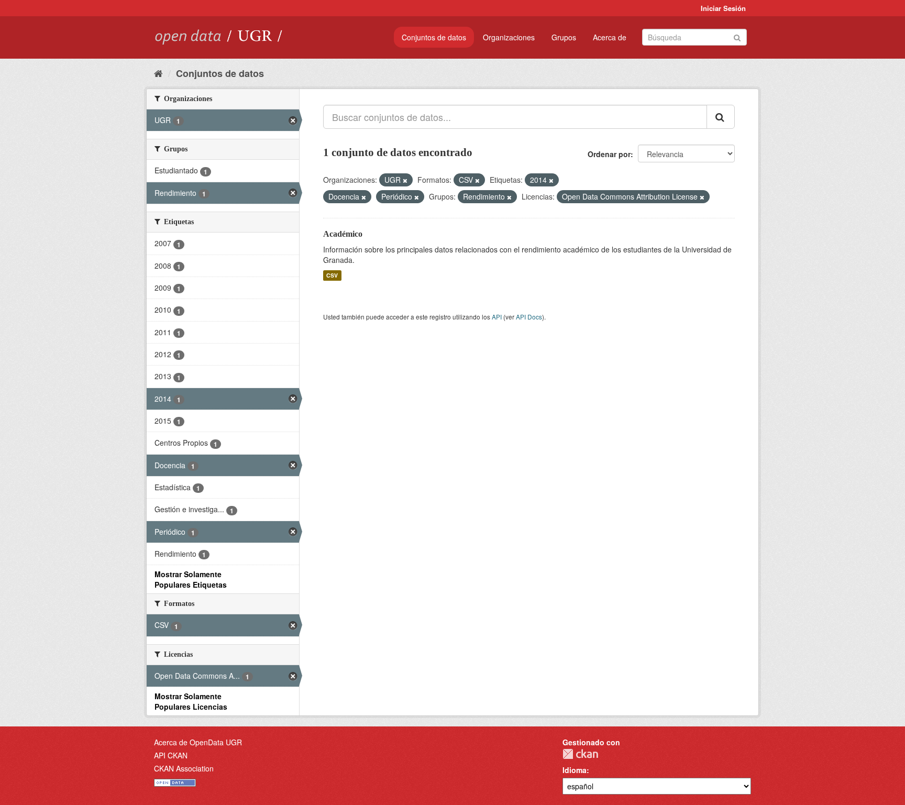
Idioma (574, 770)
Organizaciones (509, 37)
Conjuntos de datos (434, 37)
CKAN (580, 753)
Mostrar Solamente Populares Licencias (190, 701)
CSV (332, 275)
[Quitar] (405, 180)
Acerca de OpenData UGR (198, 742)
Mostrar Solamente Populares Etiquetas (190, 579)
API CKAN (170, 755)
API (497, 316)
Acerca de (609, 37)
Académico (342, 233)
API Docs (529, 316)
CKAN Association (184, 768)
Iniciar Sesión (723, 8)
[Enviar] (737, 36)
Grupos (563, 37)
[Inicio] (158, 73)
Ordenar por (609, 154)
